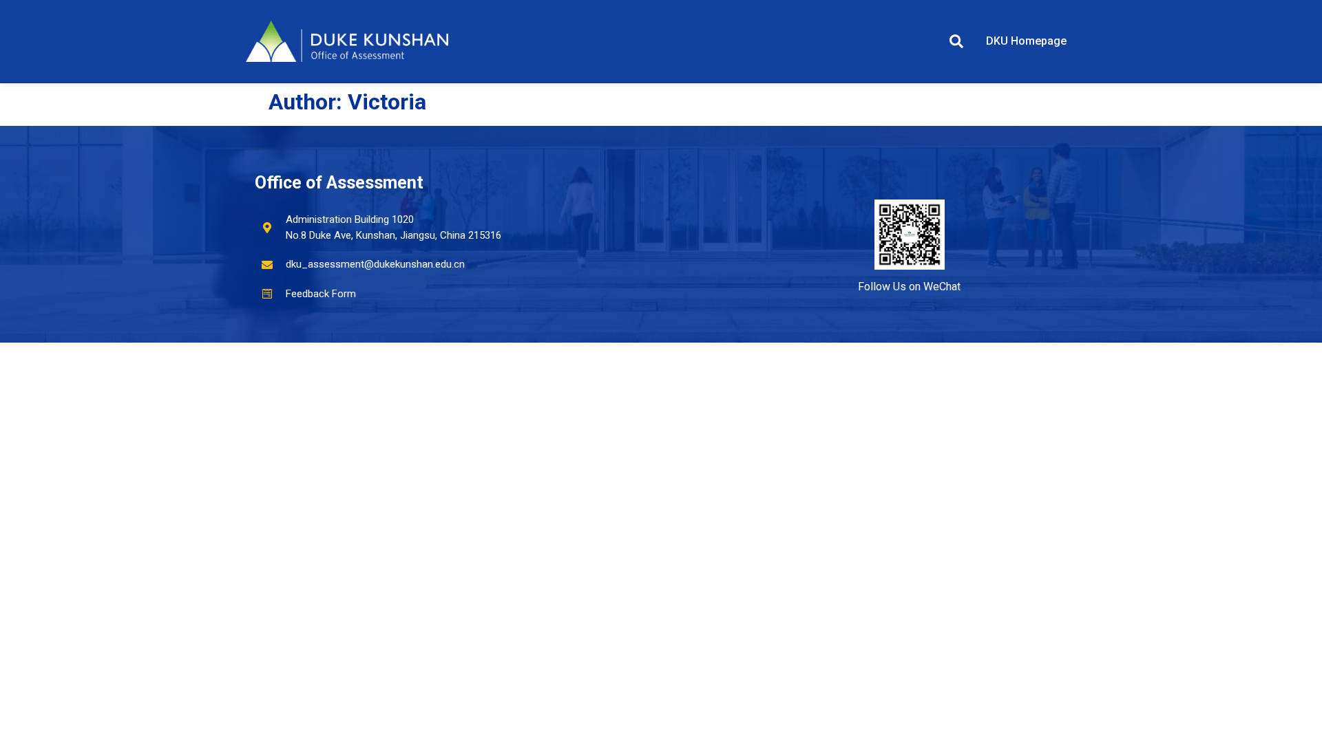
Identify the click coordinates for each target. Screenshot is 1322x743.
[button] (956, 41)
